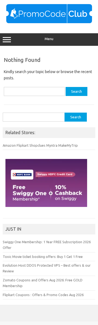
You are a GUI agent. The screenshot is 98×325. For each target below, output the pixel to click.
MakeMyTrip (68, 145)
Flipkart (23, 145)
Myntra (51, 145)
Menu (49, 39)
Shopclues (37, 145)
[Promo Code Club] (49, 22)
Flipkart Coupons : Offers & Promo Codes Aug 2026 (43, 295)
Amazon (9, 145)
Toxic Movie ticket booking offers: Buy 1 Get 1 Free (43, 256)
